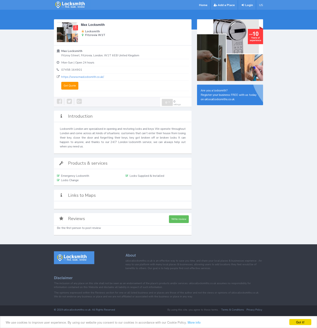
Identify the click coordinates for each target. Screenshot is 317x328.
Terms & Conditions (232, 309)
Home (203, 5)
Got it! (300, 322)
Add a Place (226, 5)
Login (249, 5)
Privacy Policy (254, 309)
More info (194, 322)
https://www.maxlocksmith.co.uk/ (82, 77)
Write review (178, 219)
